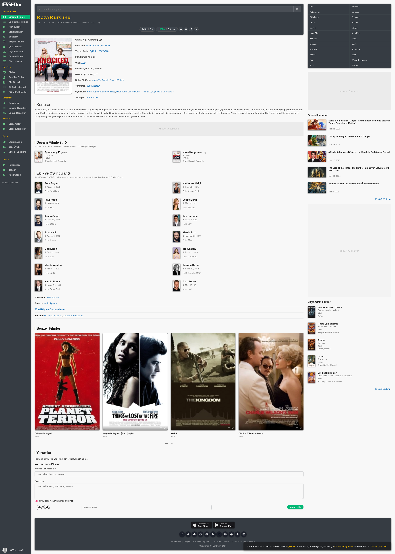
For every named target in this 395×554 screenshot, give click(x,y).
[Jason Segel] (38, 220)
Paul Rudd (121, 91)
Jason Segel (52, 216)
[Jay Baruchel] (176, 220)
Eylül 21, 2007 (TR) (91, 22)
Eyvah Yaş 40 (56, 152)
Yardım (252, 541)
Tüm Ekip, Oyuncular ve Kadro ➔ (158, 91)
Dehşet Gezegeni (43, 433)
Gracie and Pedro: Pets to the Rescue (335, 375)
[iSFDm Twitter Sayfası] (188, 534)
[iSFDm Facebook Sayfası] (182, 534)
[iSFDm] (11, 4)
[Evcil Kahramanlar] (311, 377)
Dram (59, 22)
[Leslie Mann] (176, 204)
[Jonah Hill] (38, 236)
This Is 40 (49, 155)
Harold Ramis (52, 281)
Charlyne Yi (51, 248)
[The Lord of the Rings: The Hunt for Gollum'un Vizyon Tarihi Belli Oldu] (317, 172)
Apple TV (96, 79)
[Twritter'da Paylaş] (196, 29)
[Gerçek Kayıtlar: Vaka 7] (311, 312)
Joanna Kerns (191, 265)
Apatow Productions (73, 315)
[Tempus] (311, 344)
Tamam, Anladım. (379, 546)
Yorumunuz (39, 481)
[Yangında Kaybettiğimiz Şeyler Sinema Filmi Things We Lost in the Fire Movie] (135, 381)
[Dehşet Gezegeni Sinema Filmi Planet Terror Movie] (67, 381)
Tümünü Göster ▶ (383, 199)
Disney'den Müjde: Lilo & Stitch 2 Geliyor (349, 136)
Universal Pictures (53, 315)
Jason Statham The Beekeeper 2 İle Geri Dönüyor (353, 183)
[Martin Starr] (176, 236)
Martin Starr (189, 232)
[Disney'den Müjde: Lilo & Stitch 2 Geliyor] (317, 140)
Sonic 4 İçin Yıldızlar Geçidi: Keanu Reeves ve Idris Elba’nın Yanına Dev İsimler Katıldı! (359, 122)
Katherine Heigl (107, 91)
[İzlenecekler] (181, 29)
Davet (321, 356)
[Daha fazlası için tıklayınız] (237, 534)
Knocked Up (188, 155)
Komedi (66, 22)
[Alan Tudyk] (176, 285)
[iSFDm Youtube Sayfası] (207, 534)
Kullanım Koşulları (201, 541)
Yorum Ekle (295, 507)
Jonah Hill (50, 232)
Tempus (322, 340)
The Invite (322, 359)
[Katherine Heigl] (176, 187)
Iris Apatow (189, 248)
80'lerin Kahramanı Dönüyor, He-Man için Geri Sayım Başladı (359, 152)
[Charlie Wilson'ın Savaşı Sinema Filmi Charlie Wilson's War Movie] (271, 381)
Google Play (108, 79)
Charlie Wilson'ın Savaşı (251, 433)
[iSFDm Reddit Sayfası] (231, 534)
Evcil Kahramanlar (327, 372)
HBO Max (119, 79)
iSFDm (213, 545)
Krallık (174, 433)
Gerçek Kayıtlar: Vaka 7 (330, 307)
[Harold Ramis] (38, 285)
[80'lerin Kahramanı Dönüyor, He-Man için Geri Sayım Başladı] (317, 156)
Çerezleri (291, 546)
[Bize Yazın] (244, 534)
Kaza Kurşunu (194, 152)
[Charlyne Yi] (38, 253)
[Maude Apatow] (38, 269)
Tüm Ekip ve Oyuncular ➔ (49, 309)
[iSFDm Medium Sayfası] (225, 534)
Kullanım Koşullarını (343, 546)
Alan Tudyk (189, 281)
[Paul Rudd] (38, 204)
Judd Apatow (93, 85)
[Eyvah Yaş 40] (38, 156)
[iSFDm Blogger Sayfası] (213, 534)
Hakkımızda (176, 541)
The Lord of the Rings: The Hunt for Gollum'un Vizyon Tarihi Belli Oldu (358, 169)
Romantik (75, 22)
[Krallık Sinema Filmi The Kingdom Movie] (203, 381)
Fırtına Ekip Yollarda (328, 323)
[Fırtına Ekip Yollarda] (311, 328)
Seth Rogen (93, 91)
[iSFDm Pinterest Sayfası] (194, 534)
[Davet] (311, 361)
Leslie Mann (134, 91)
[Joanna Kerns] (176, 269)
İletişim (187, 541)
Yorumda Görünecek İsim (45, 468)
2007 (37, 436)
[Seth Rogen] (38, 187)
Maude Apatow (53, 265)
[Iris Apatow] (176, 253)
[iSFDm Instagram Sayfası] (200, 534)
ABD (83, 62)
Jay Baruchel (190, 216)
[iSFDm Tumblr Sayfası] (219, 534)
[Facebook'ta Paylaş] (191, 29)
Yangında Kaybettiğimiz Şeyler (118, 433)
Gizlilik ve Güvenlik (220, 541)
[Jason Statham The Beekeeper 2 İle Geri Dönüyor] (317, 187)
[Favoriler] (186, 29)
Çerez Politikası (239, 541)
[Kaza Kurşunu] (176, 156)
